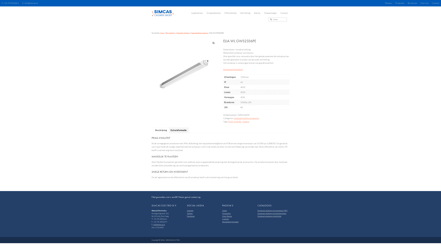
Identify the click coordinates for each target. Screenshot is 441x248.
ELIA (230, 121)
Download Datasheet (233, 69)
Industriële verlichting (183, 33)
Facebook (191, 216)
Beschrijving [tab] (161, 130)
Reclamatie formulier (230, 222)
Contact (225, 219)
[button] (214, 43)
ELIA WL (238, 121)
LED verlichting (170, 33)
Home (224, 211)
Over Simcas (227, 216)
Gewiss (245, 121)
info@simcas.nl (159, 225)
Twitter (190, 213)
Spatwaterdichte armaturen (199, 33)
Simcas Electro (163, 13)
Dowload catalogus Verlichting (269, 216)
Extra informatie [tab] (179, 130)
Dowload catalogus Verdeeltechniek (272, 213)
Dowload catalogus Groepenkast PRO (272, 211)
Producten (226, 213)
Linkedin (190, 211)
